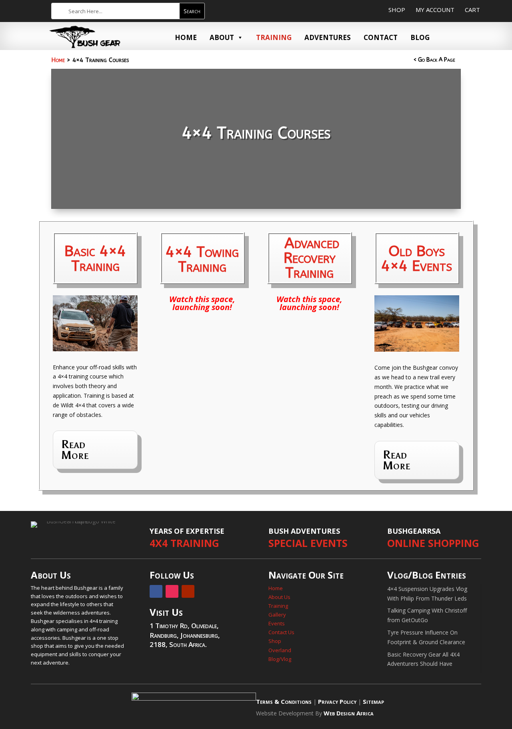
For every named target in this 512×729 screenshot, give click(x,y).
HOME (186, 37)
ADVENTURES (327, 37)
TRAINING (274, 37)
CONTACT (381, 37)
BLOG (420, 37)
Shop (274, 641)
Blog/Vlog (279, 659)
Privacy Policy (337, 701)
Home (58, 60)
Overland (280, 650)
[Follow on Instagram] (172, 591)
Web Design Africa (349, 713)
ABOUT (222, 37)
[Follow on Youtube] (188, 591)
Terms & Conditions (284, 701)
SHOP (396, 10)
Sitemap (373, 701)
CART (472, 10)
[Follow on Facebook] (156, 591)
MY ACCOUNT (435, 10)
